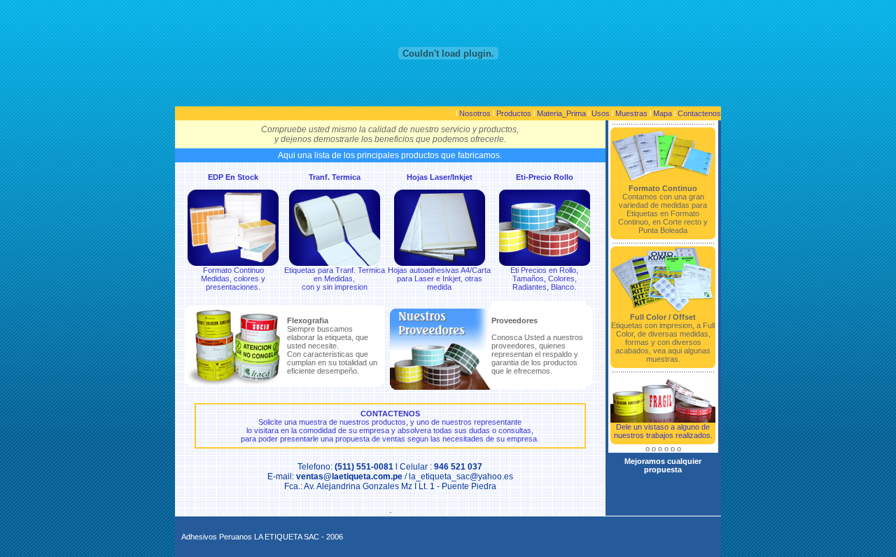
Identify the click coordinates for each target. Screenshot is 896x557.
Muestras (631, 113)
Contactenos (699, 113)
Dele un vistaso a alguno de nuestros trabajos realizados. (663, 431)
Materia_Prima (561, 113)
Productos (513, 113)
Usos (601, 113)
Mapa (662, 113)
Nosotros (475, 113)
